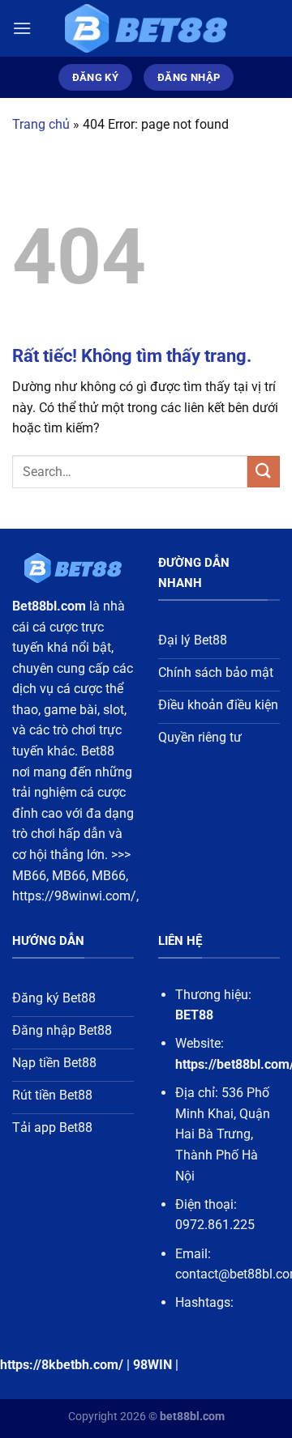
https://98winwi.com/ (74, 896)
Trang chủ (41, 124)
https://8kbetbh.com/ (61, 1364)
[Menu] (22, 28)
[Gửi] (263, 471)
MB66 (29, 875)
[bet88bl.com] (146, 28)
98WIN (152, 1364)
